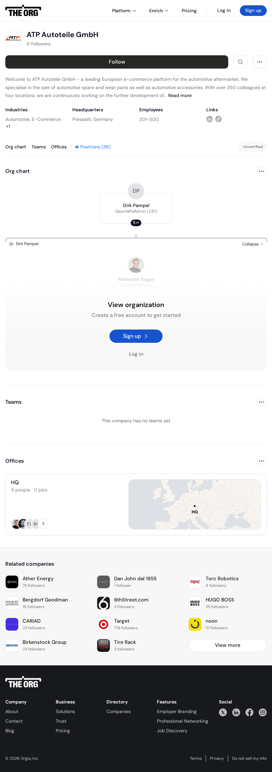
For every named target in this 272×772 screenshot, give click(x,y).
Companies (118, 711)
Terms (196, 758)
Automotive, (18, 119)
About (11, 711)
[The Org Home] (23, 11)
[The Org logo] (23, 682)
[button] (136, 208)
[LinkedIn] (236, 712)
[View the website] (218, 119)
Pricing (63, 731)
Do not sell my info (249, 758)
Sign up (253, 10)
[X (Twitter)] (223, 712)
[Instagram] (263, 712)
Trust (61, 721)
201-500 (149, 119)
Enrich (156, 11)
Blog (9, 731)
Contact (14, 721)
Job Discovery (172, 731)
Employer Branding (177, 711)
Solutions (65, 711)
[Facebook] (249, 712)
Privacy (217, 758)
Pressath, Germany (92, 119)
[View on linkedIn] (209, 119)
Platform (121, 11)
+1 (8, 126)
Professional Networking (182, 721)
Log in (224, 10)
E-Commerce (46, 119)
